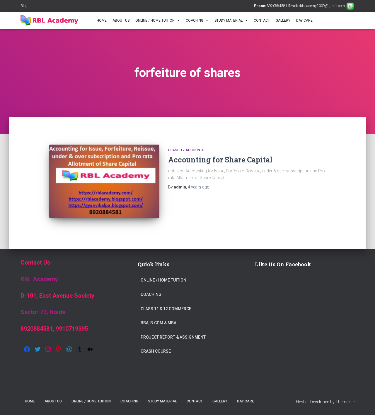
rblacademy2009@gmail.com (322, 6)
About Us (120, 20)
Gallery (283, 20)
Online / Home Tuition (155, 20)
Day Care (304, 20)
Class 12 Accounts (186, 150)
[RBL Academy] (55, 20)
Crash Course (156, 351)
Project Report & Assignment (173, 337)
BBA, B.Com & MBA (158, 322)
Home (102, 20)
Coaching (194, 20)
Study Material (228, 20)
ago (198, 187)
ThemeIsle (344, 401)
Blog (24, 6)
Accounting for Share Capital (220, 159)
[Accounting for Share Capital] (104, 181)
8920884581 (277, 6)
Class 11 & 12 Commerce (166, 308)
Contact (262, 20)
